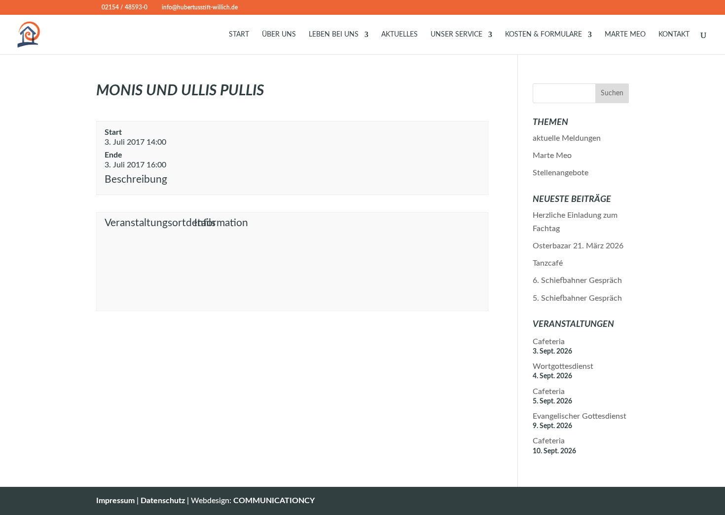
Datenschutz (163, 501)
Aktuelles (399, 34)
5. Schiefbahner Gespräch (577, 298)
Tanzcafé (548, 263)
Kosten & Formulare (543, 34)
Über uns (279, 34)
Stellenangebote (560, 173)
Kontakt (673, 34)
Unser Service (456, 34)
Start (239, 34)
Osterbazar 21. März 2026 (578, 246)
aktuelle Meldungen (567, 138)
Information (221, 223)
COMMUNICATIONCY (274, 501)
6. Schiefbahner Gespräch (577, 280)
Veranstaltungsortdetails (147, 223)
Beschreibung (136, 179)
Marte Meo (625, 34)
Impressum (115, 501)
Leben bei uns (334, 34)
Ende (113, 155)
